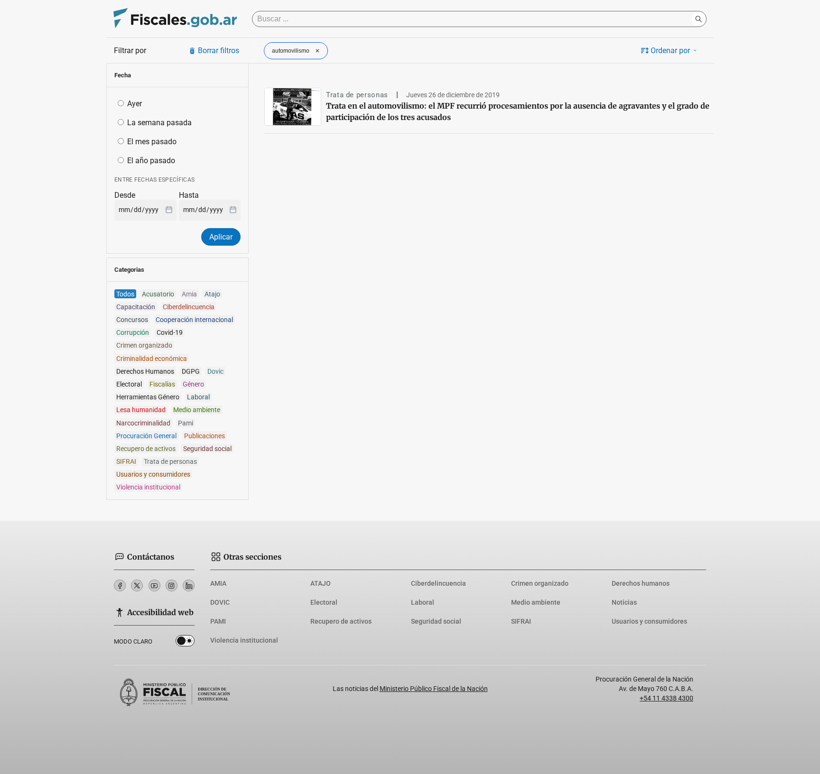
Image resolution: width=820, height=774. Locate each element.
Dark (185, 642)
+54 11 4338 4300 (666, 698)
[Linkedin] (189, 585)
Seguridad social (436, 621)
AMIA (218, 583)
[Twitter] (137, 585)
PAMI (218, 621)
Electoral (323, 602)
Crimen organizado (539, 583)
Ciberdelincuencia (438, 583)
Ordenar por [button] (670, 50)
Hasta (189, 195)
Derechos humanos (641, 583)
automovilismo (290, 50)
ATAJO (320, 583)
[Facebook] (120, 585)
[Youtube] (154, 585)
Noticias (624, 602)
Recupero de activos (341, 621)
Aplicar (221, 236)
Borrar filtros (218, 50)
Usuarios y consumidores (649, 621)
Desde (124, 195)
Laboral (422, 602)
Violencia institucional (244, 640)
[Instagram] (171, 585)
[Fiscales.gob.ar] (175, 19)
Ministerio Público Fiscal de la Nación (434, 688)
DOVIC (220, 602)
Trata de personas (357, 95)
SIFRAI (521, 621)
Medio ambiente (535, 602)
